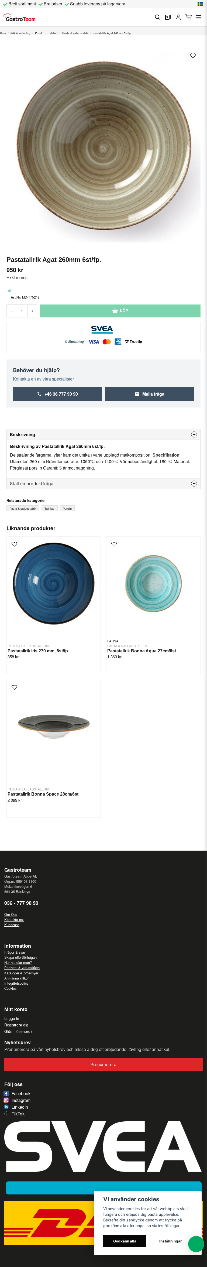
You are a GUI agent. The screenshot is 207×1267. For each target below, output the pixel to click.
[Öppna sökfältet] (158, 17)
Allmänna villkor (16, 978)
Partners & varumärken (22, 967)
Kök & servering (20, 33)
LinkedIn (20, 1107)
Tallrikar (52, 33)
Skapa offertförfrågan (20, 957)
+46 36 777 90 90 (61, 394)
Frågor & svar (14, 952)
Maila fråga (153, 394)
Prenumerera (103, 1064)
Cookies (10, 988)
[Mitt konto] (178, 17)
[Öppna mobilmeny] (199, 17)
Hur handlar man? (18, 962)
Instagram (21, 1100)
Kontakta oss (14, 919)
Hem (3, 33)
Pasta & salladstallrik (75, 33)
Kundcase (11, 924)
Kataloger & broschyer (21, 972)
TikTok (18, 1114)
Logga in (11, 1018)
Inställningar (170, 1241)
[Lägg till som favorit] (168, 17)
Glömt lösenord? (18, 1031)
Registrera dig (16, 1025)
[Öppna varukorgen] (188, 17)
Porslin (39, 33)
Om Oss (10, 914)
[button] (200, 4)
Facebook (21, 1093)
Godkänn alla (124, 1241)
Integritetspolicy (16, 983)
